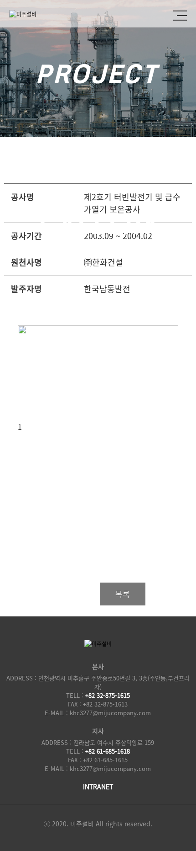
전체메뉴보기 (180, 14)
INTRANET (98, 786)
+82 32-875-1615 (107, 695)
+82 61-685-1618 (107, 751)
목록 (122, 593)
